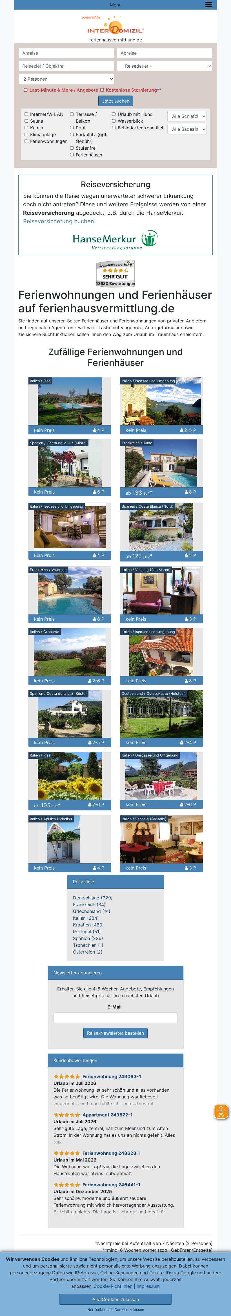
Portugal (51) (87, 931)
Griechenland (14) (91, 911)
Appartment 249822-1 (108, 1115)
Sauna (36, 121)
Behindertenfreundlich (141, 128)
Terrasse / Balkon (86, 117)
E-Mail (114, 1007)
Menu (115, 5)
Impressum (148, 1286)
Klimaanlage (43, 134)
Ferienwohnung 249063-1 (112, 1076)
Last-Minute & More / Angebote (64, 90)
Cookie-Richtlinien (113, 1286)
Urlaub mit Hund (135, 114)
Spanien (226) (88, 938)
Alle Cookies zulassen (115, 1299)
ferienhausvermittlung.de (115, 40)
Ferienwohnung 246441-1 (111, 1184)
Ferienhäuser (89, 155)
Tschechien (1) (88, 945)
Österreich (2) (88, 952)
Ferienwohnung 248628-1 (112, 1153)
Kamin (36, 128)
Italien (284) (86, 918)
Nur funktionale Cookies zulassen (115, 1310)
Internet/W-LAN (46, 114)
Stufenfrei (86, 148)
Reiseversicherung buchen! (59, 221)
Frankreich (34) (89, 904)
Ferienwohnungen (48, 141)
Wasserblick (130, 121)
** (159, 90)
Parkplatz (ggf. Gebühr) (91, 138)
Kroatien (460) (88, 925)
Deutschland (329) (93, 898)
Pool (80, 128)
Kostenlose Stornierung (131, 90)
